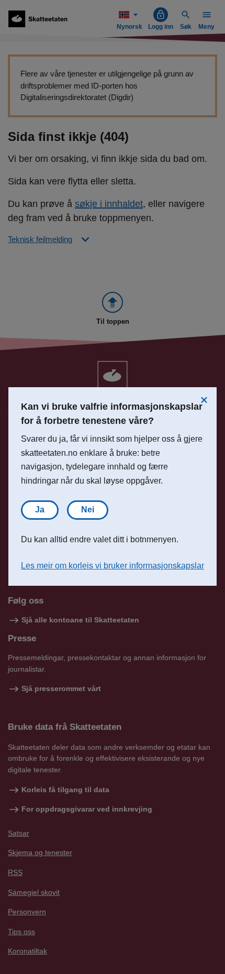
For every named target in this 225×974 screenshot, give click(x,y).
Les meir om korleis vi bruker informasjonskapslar (112, 565)
